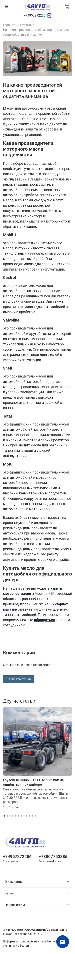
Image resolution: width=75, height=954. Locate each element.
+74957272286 (34, 15)
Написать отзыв (18, 679)
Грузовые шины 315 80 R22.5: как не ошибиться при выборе (33, 782)
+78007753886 (53, 856)
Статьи (25, 25)
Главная (9, 25)
